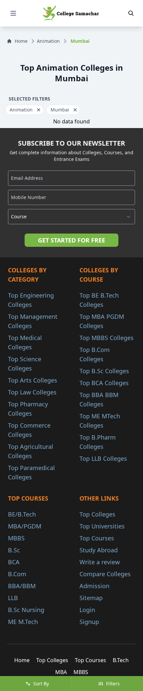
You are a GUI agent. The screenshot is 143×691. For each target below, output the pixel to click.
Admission (94, 586)
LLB (13, 598)
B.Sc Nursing (26, 610)
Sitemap (91, 598)
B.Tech (121, 660)
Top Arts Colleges (32, 380)
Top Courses (96, 538)
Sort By (41, 683)
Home (21, 41)
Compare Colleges (105, 574)
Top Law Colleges (32, 392)
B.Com (17, 574)
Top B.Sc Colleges (104, 371)
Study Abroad (98, 550)
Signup (89, 622)
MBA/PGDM (24, 526)
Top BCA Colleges (104, 383)
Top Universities (102, 526)
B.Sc (14, 550)
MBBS (16, 538)
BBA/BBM (22, 586)
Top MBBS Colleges (106, 338)
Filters (113, 683)
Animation (48, 41)
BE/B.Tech (22, 514)
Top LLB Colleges (103, 458)
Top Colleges (97, 514)
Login (87, 610)
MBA (61, 672)
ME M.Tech (23, 622)
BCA (14, 562)
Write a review (99, 562)
